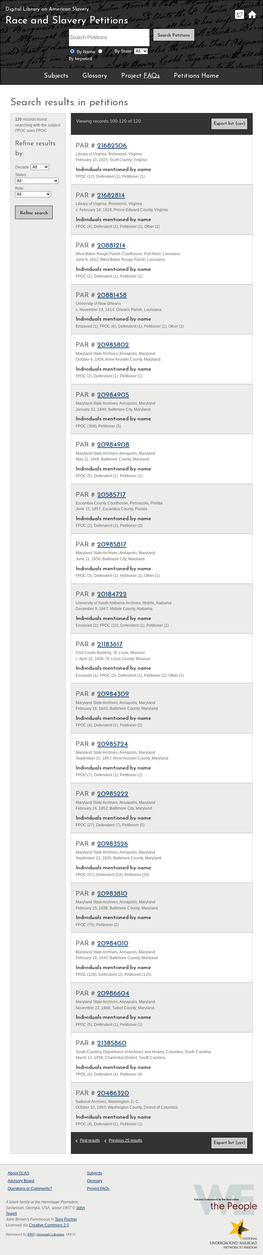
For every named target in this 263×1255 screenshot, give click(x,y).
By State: (124, 51)
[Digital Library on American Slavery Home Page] (252, 18)
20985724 (112, 744)
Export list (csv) (229, 124)
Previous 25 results (125, 1140)
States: (21, 175)
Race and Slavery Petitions (66, 21)
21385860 (111, 1043)
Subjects (56, 76)
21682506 (112, 145)
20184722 (112, 594)
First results (90, 1140)
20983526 (112, 844)
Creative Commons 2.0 (49, 1225)
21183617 (110, 644)
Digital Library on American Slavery (47, 9)
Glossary (94, 76)
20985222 (112, 794)
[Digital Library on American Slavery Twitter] (239, 18)
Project (140, 76)
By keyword (80, 58)
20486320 (113, 1093)
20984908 (113, 445)
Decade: (23, 167)
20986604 (113, 993)
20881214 (111, 245)
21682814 (111, 195)
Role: (19, 188)
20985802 (113, 345)
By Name (86, 51)
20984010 (112, 943)
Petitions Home (196, 76)
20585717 (111, 495)
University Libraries (50, 1234)
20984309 (113, 694)
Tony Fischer (66, 1219)
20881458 (112, 295)
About (18, 1173)
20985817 (111, 544)
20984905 (113, 395)
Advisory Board (21, 1181)
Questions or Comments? (30, 1188)
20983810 (112, 893)
